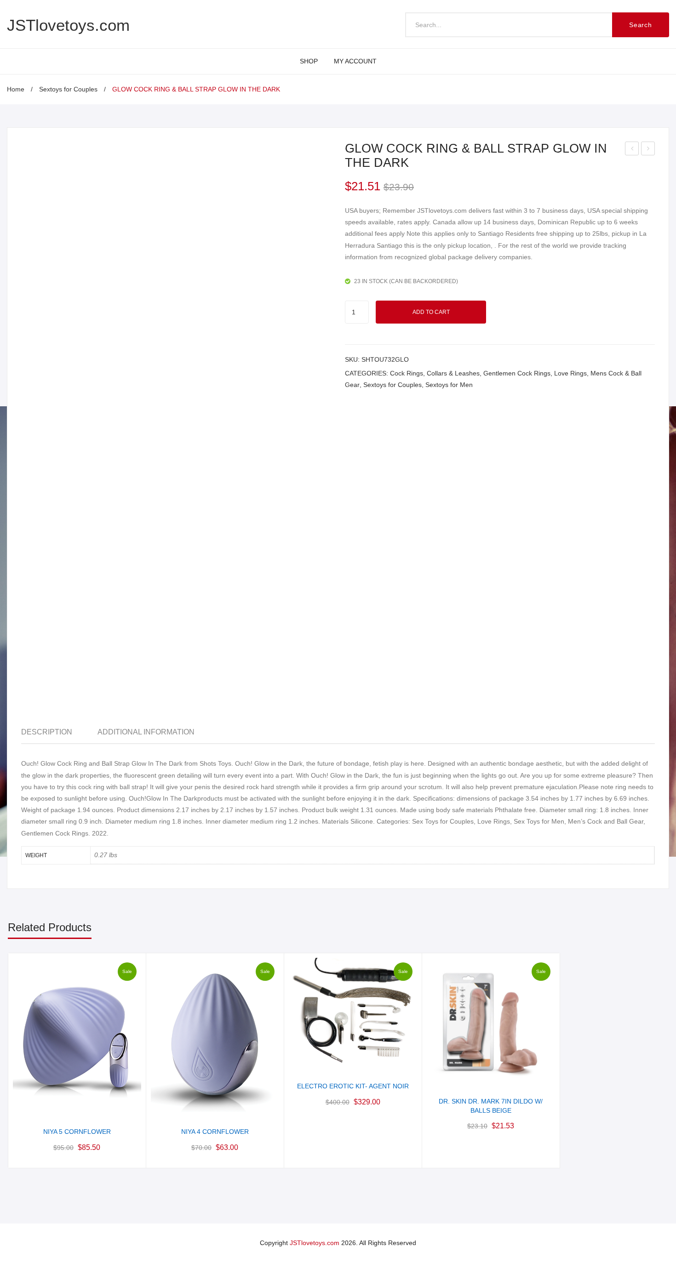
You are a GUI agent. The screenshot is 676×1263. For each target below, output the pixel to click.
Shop (309, 61)
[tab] (46, 732)
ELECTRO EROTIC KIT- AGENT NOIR (353, 1086)
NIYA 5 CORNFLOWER (77, 1131)
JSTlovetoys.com (68, 25)
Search (640, 24)
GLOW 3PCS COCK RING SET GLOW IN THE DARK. (632, 149)
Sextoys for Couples (68, 89)
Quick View (77, 1106)
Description (46, 732)
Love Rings (570, 373)
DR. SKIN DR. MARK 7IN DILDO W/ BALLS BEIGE (491, 1106)
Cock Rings (406, 373)
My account (355, 61)
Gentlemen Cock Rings (516, 373)
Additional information (146, 732)
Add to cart (431, 312)
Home (15, 89)
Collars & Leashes (453, 373)
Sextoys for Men (449, 384)
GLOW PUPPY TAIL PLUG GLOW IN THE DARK (648, 149)
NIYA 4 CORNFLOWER (215, 1131)
